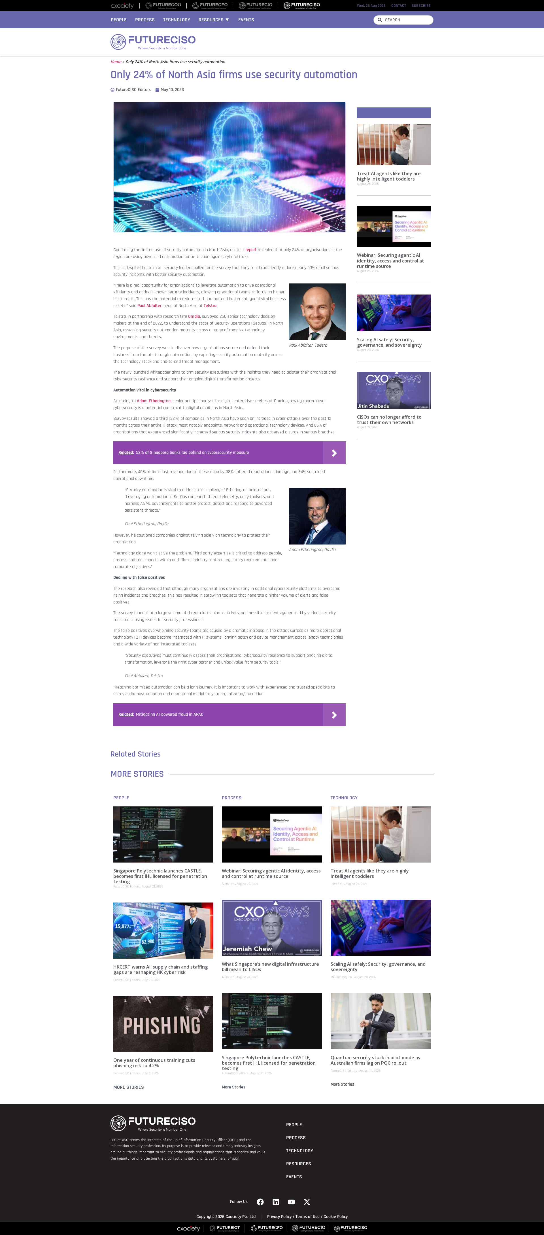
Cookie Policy (336, 1217)
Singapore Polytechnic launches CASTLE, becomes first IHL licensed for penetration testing (160, 876)
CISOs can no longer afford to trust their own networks (389, 419)
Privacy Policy (279, 1217)
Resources (298, 1164)
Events (246, 20)
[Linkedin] (276, 1202)
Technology (176, 20)
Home (115, 62)
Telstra (210, 306)
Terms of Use (308, 1217)
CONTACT (398, 5)
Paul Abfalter (149, 306)
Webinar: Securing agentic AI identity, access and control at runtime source (390, 260)
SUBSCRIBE (421, 5)
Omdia (194, 316)
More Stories (128, 1087)
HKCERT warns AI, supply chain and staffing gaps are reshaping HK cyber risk (160, 969)
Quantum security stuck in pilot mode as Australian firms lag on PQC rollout (375, 1060)
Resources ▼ (214, 20)
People (119, 20)
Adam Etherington (154, 401)
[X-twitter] (307, 1202)
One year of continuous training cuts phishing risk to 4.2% (154, 1063)
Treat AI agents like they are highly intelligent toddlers (389, 176)
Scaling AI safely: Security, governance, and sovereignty (389, 342)
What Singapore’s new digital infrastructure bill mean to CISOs (270, 967)
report (251, 250)
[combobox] (403, 20)
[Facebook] (260, 1202)
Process (145, 20)
